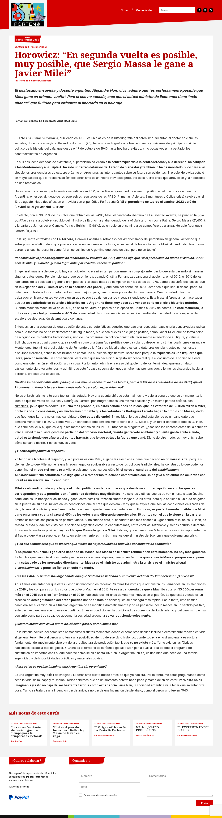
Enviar (204, 803)
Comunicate (144, 10)
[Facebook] (199, 10)
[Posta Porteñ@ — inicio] (28, 14)
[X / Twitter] (211, 10)
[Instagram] (205, 10)
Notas (125, 10)
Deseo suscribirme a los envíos (100, 795)
